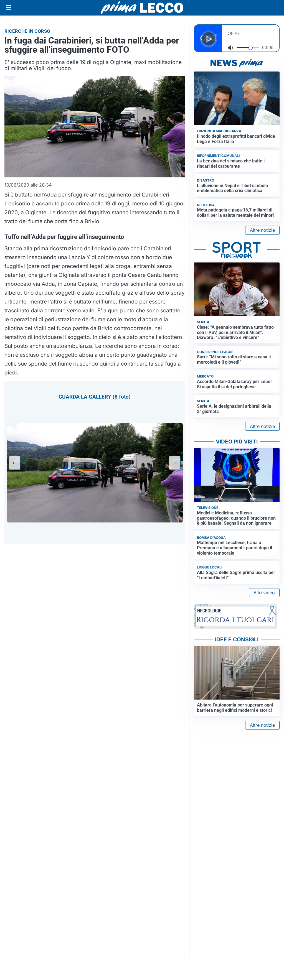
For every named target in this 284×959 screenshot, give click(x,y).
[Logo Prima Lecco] (142, 7)
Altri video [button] (264, 592)
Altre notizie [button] (262, 230)
